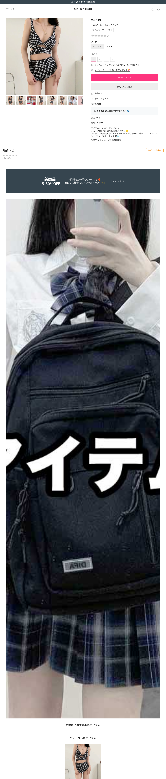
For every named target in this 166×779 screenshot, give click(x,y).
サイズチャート (101, 98)
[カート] (158, 9)
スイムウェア (98, 30)
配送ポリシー (97, 122)
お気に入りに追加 (124, 86)
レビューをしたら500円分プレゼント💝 (112, 70)
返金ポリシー (97, 118)
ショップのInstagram (111, 140)
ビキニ (110, 30)
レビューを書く (155, 150)
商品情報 (99, 93)
